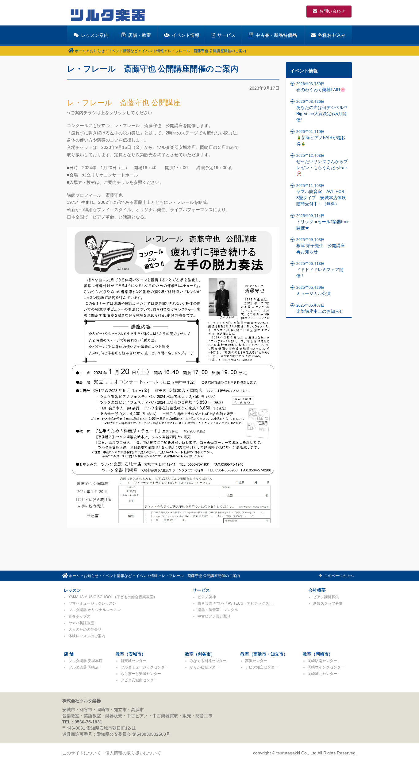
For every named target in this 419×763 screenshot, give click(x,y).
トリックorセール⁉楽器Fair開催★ (322, 222)
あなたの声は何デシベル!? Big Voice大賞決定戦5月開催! (321, 110)
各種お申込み (331, 35)
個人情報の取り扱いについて (133, 752)
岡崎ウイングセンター (326, 667)
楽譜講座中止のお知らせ (320, 308)
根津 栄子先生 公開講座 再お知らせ (322, 246)
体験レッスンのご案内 (86, 636)
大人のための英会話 (85, 629)
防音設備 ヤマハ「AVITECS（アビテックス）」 (237, 603)
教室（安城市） (131, 654)
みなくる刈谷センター (208, 661)
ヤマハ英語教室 (81, 623)
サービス (226, 35)
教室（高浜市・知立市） (264, 654)
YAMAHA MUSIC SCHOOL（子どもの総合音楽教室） (112, 597)
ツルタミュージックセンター (144, 667)
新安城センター (133, 661)
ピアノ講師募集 (326, 597)
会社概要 (317, 590)
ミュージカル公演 (313, 290)
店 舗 (69, 654)
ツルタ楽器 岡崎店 (83, 667)
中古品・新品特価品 (276, 35)
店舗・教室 (139, 35)
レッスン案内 (95, 35)
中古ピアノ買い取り (214, 616)
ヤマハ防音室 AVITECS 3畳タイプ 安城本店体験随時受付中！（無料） (322, 195)
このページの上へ (339, 576)
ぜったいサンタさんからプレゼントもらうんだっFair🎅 (322, 164)
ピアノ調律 (207, 597)
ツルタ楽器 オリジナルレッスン (94, 610)
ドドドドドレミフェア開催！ (320, 269)
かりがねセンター (204, 667)
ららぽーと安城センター (141, 674)
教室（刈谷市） (200, 654)
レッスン (72, 590)
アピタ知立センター (261, 667)
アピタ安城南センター (139, 680)
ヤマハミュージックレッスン (92, 603)
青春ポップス (79, 616)
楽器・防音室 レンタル (218, 610)
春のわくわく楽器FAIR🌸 (320, 87)
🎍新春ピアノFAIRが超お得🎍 (320, 138)
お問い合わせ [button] (332, 11)
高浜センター (256, 661)
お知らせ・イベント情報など (114, 51)
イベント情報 (185, 35)
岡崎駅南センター (322, 661)
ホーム (80, 51)
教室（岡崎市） (318, 654)
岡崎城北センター (322, 674)
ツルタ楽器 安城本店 (85, 661)
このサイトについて (81, 752)
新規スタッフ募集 (328, 603)
